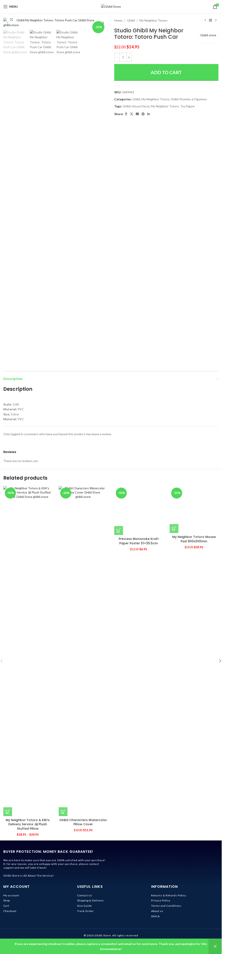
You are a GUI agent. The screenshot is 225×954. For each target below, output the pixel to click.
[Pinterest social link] (143, 114)
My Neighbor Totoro (153, 20)
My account (11, 895)
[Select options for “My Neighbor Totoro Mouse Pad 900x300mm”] (174, 811)
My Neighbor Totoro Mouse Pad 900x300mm (194, 822)
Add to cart (166, 72)
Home (118, 20)
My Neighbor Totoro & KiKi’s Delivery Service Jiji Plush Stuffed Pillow (28, 824)
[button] (7, 22)
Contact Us (84, 895)
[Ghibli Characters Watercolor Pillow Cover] (83, 651)
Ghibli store (208, 35)
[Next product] (215, 20)
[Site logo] (111, 6)
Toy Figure (187, 106)
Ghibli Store (102, 935)
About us (157, 911)
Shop (6, 900)
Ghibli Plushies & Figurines (189, 99)
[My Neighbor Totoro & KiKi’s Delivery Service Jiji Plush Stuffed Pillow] (27, 651)
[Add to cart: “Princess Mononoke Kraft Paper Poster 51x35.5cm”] (118, 811)
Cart (6, 905)
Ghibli (131, 20)
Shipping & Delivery (90, 900)
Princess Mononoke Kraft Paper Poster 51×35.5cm (139, 822)
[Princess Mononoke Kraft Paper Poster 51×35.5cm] (138, 651)
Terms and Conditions (166, 905)
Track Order (85, 911)
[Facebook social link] (126, 114)
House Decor (141, 106)
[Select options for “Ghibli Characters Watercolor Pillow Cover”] (63, 811)
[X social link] (131, 114)
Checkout (9, 911)
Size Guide (84, 905)
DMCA (155, 916)
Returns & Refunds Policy (168, 895)
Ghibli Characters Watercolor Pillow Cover (83, 822)
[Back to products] (210, 20)
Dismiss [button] (215, 946)
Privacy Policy (160, 900)
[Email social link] (137, 114)
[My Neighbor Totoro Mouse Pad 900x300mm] (194, 651)
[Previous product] (205, 20)
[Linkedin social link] (148, 114)
